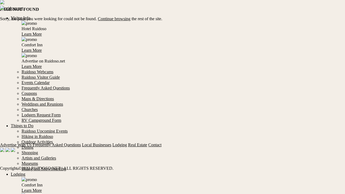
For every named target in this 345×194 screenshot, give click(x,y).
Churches (30, 109)
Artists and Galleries (39, 158)
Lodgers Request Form (41, 115)
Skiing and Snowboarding (44, 169)
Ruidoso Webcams (37, 72)
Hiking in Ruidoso (37, 136)
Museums (30, 163)
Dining (27, 147)
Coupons (29, 93)
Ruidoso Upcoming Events (45, 131)
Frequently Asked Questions (46, 88)
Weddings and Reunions (42, 104)
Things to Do (22, 125)
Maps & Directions (38, 98)
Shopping (30, 152)
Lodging (18, 174)
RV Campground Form (41, 120)
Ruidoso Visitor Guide (41, 77)
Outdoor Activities (37, 142)
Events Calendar (36, 82)
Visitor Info (20, 18)
